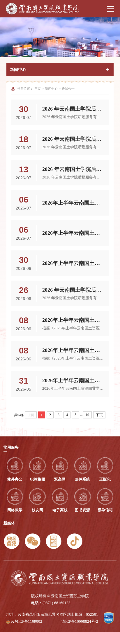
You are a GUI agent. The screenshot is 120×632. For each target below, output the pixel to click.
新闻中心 (51, 88)
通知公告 (68, 88)
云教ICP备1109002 (26, 622)
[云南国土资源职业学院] (60, 9)
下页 (99, 415)
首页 (37, 88)
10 (87, 415)
